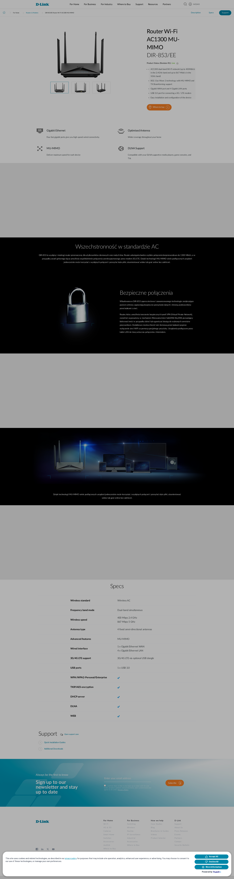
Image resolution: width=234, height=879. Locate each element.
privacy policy (70, 858)
